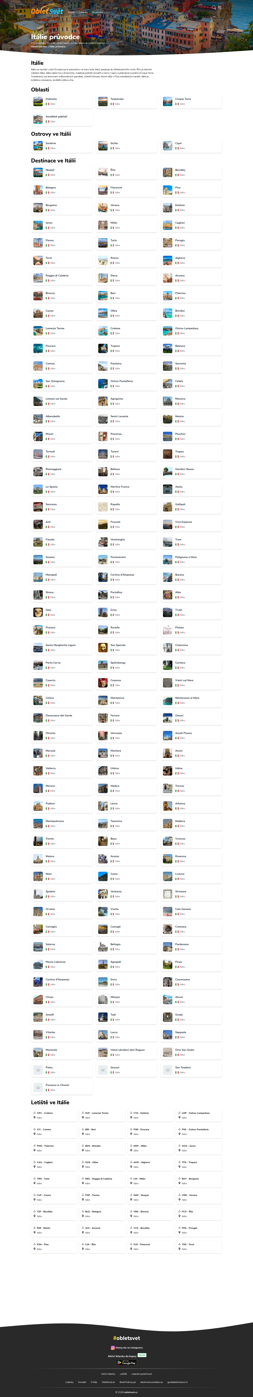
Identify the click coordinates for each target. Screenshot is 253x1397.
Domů (71, 12)
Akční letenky (108, 1374)
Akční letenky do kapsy (126, 1356)
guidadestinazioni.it (177, 1382)
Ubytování (98, 12)
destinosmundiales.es (151, 1382)
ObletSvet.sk (108, 1382)
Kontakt (82, 1382)
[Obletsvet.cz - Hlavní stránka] (47, 7)
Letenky (84, 12)
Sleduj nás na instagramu (129, 1347)
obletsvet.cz (130, 1392)
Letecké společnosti (141, 1374)
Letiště (123, 1374)
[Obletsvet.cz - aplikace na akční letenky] (126, 1307)
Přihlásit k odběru (167, 1283)
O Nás (94, 1382)
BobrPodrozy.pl (128, 1382)
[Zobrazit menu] (219, 7)
